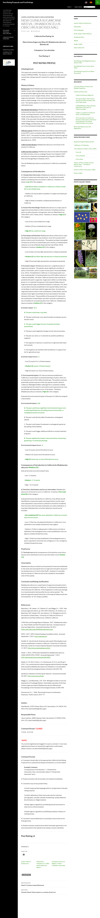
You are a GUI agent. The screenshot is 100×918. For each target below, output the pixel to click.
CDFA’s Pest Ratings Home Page (8, 38)
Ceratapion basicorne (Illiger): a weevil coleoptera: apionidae (58, 863)
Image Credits (78, 44)
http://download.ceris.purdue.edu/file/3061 (35, 657)
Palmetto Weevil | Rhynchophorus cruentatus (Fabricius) (38, 891)
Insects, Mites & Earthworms (44, 17)
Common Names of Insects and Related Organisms (83, 87)
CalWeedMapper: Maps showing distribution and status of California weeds (85, 107)
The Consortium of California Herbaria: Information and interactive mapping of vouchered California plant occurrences (86, 120)
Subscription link (79, 47)
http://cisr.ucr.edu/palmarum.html (39, 648)
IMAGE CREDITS (78, 7)
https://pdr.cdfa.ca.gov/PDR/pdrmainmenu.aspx (37, 629)
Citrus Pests (79, 159)
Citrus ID (78, 152)
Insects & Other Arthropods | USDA (84, 169)
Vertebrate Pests (79, 37)
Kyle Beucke (36, 31)
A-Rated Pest (26, 874)
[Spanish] (91, 2)
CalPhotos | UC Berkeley (81, 145)
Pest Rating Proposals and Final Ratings (18, 2)
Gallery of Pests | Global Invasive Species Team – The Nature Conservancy (84, 164)
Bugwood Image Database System (84, 142)
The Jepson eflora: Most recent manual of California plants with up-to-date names (85, 100)
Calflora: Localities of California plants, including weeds (85, 113)
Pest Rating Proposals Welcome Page (7, 32)
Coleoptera (31, 17)
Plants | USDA (78, 173)
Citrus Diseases (80, 155)
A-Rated (23, 17)
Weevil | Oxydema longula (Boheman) (32, 884)
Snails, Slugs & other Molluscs (83, 33)
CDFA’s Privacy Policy (8, 49)
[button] (81, 194)
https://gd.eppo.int (40, 636)
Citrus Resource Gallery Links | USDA (85, 149)
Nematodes (77, 26)
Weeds (76, 40)
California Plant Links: (80, 92)
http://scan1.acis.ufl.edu (36, 676)
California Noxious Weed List (84, 95)
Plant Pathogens (79, 30)
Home (69, 7)
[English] (86, 2)
